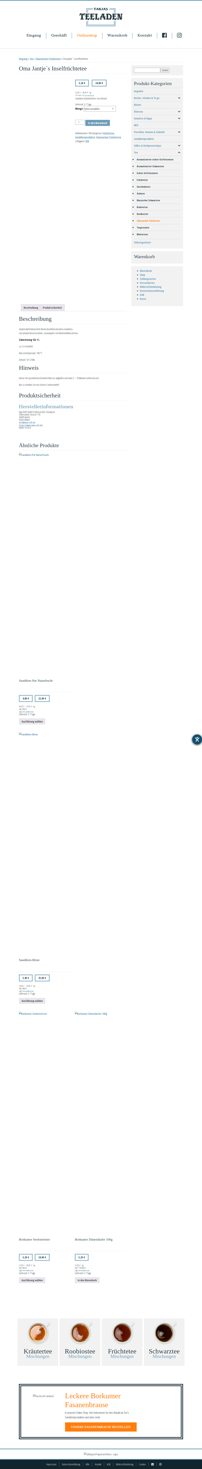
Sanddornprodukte (85, 137)
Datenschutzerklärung (152, 291)
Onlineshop (87, 35)
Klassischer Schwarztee (148, 200)
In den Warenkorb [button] (87, 1280)
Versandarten (147, 283)
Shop (142, 275)
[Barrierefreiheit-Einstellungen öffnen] (197, 739)
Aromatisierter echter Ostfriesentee (155, 159)
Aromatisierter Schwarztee (150, 166)
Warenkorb (117, 35)
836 (87, 141)
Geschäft (59, 35)
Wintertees (142, 234)
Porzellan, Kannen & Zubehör (149, 132)
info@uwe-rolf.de (27, 422)
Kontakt (145, 35)
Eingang (33, 35)
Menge (79, 108)
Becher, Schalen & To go (146, 98)
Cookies (142, 1464)
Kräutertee (142, 207)
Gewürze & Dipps (143, 118)
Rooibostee (142, 214)
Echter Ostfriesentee (147, 173)
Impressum (51, 1464)
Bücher (137, 105)
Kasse (143, 299)
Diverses (138, 111)
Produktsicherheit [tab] (52, 307)
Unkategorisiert (142, 242)
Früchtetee (108, 133)
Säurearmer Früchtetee (48, 59)
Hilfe (87, 1464)
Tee (32, 59)
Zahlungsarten (148, 279)
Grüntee (141, 193)
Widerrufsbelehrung (150, 287)
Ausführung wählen (32, 721)
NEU (136, 125)
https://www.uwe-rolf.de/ (31, 425)
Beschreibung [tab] (31, 307)
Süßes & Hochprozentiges (147, 145)
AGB (142, 295)
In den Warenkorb (97, 123)
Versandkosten (89, 95)
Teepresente (143, 227)
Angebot (138, 91)
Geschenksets (143, 186)
